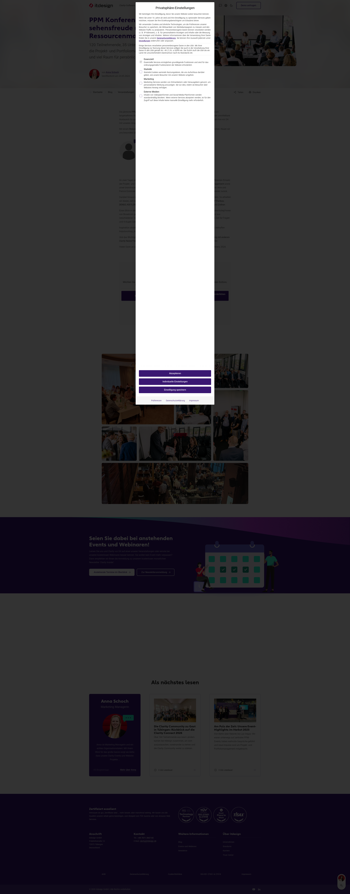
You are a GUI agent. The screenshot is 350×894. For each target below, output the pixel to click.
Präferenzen (156, 400)
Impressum (194, 400)
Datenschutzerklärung (166, 38)
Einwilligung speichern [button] (175, 389)
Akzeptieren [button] (175, 373)
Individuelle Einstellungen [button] (175, 381)
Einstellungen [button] (144, 41)
